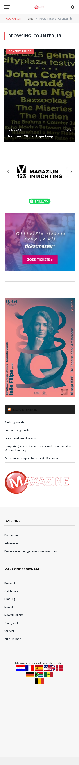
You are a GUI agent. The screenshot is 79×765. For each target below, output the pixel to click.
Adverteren (12, 543)
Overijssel (11, 623)
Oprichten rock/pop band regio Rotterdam (32, 458)
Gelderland (12, 591)
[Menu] (7, 7)
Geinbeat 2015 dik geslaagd (31, 136)
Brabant (9, 583)
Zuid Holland (12, 639)
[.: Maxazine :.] (39, 7)
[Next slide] (71, 171)
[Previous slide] (8, 171)
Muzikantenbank (24, 409)
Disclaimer (11, 535)
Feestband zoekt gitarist (21, 438)
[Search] (72, 7)
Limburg (9, 599)
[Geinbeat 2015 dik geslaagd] (39, 95)
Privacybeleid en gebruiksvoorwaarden (30, 551)
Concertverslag (20, 51)
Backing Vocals (14, 422)
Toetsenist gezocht (17, 430)
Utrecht (9, 631)
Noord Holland (14, 615)
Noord (8, 607)
